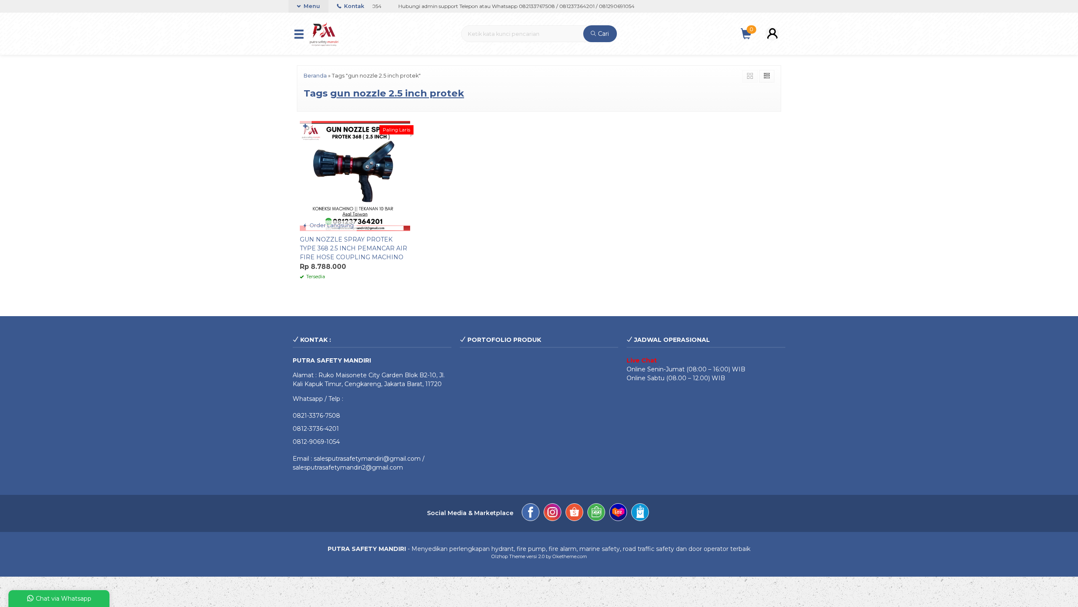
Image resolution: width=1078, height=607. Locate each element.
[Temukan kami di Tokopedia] (596, 513)
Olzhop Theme (508, 556)
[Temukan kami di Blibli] (640, 513)
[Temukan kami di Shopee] (574, 513)
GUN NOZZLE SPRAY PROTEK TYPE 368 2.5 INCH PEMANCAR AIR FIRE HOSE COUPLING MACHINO (353, 248)
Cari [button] (602, 34)
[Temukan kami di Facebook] (530, 513)
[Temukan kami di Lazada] (618, 513)
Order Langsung (331, 225)
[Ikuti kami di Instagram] (552, 513)
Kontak (353, 6)
